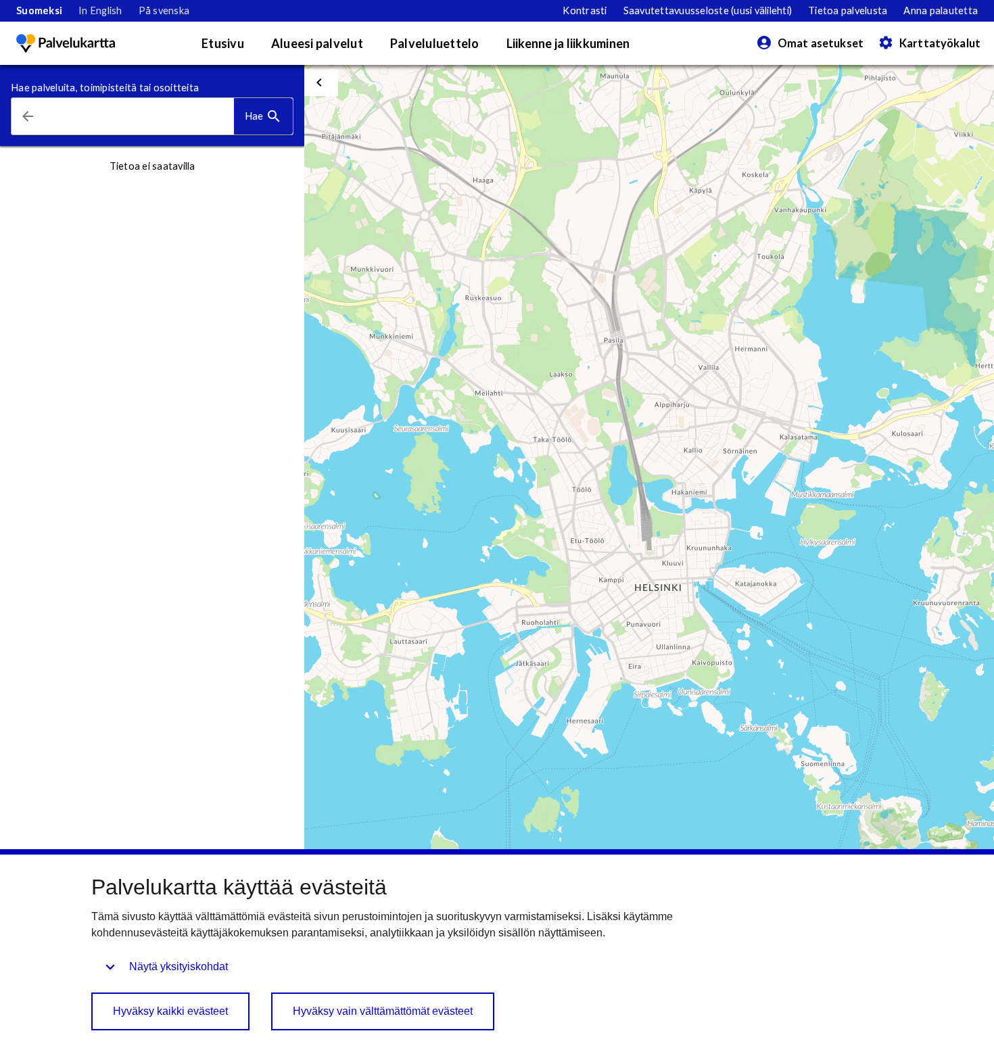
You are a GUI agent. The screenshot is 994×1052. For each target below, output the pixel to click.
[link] (39, 11)
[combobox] (139, 116)
